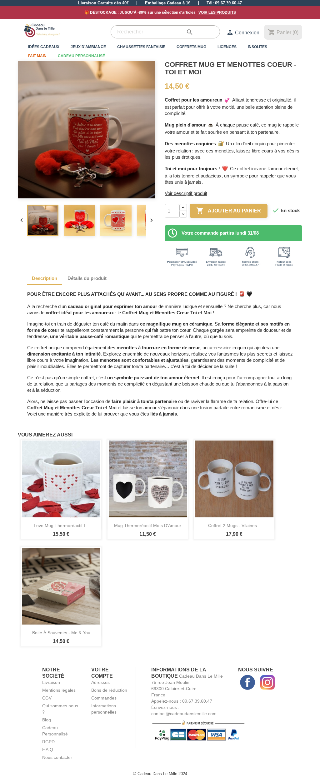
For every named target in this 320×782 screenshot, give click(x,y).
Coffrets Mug (191, 47)
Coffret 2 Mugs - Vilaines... (234, 525)
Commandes (104, 697)
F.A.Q (47, 749)
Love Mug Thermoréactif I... (61, 525)
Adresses (100, 682)
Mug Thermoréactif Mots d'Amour (147, 525)
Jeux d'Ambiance (88, 47)
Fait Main (37, 56)
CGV (47, 697)
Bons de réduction (109, 690)
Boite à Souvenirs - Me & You (61, 632)
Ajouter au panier (228, 210)
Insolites (257, 47)
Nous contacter (57, 757)
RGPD (48, 741)
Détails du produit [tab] (87, 278)
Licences (227, 47)
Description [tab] (44, 278)
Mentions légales (59, 690)
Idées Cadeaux (43, 47)
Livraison (51, 682)
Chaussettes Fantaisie (141, 47)
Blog (46, 719)
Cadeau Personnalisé (81, 56)
